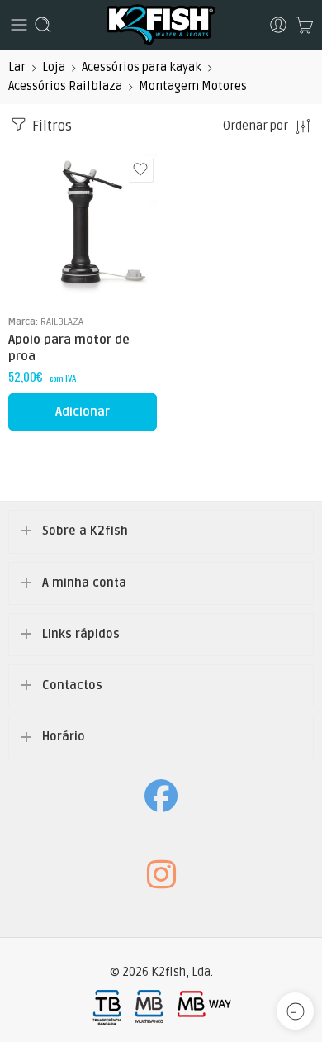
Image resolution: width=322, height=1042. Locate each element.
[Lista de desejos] (140, 169)
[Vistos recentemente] (295, 1011)
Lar (17, 67)
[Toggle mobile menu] (19, 25)
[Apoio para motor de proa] (82, 227)
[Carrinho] (304, 25)
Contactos (72, 685)
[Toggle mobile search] (43, 25)
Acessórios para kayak (141, 67)
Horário (63, 737)
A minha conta (84, 583)
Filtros (50, 126)
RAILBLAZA (61, 321)
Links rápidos (81, 634)
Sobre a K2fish (85, 531)
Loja (53, 67)
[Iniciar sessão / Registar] (278, 25)
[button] (82, 412)
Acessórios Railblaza (65, 86)
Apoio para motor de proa (69, 348)
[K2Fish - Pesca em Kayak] (161, 24)
